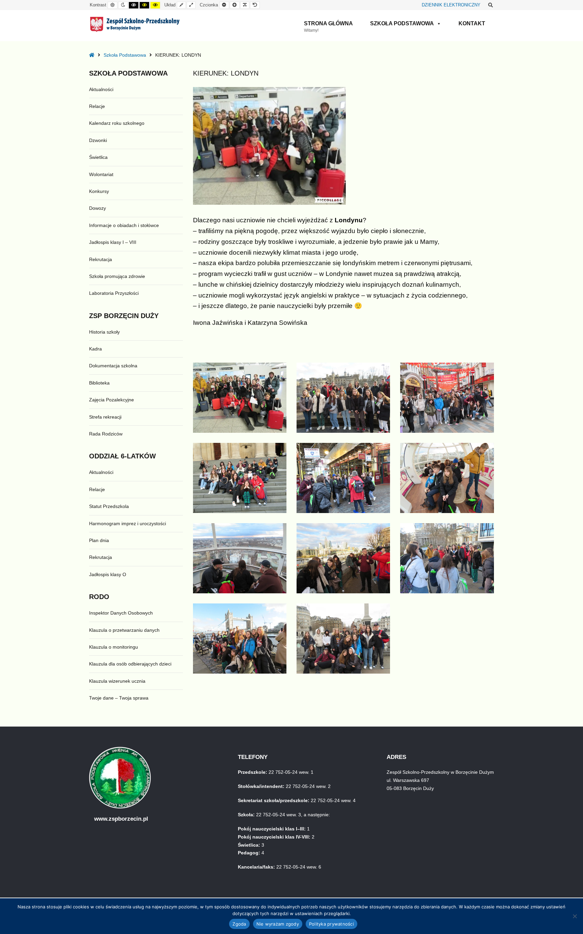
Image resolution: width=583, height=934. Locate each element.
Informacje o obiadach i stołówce (124, 225)
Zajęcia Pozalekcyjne (111, 399)
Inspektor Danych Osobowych (121, 613)
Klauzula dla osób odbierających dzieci (130, 664)
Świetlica (98, 157)
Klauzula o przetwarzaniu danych (124, 630)
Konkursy (99, 191)
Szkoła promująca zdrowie (117, 276)
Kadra (95, 348)
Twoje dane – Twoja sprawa (118, 698)
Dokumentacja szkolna (113, 365)
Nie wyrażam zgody (277, 924)
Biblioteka (99, 383)
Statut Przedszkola (109, 506)
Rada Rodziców (105, 433)
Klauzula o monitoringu (113, 647)
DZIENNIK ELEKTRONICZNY (451, 5)
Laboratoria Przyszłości (114, 293)
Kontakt (472, 23)
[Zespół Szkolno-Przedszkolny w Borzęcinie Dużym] (135, 24)
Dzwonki (98, 140)
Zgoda (239, 924)
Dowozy (97, 208)
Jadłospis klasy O (107, 574)
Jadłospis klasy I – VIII (112, 242)
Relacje (97, 106)
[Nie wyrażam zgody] (574, 916)
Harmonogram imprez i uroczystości (127, 523)
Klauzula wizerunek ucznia (117, 681)
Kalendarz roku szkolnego (116, 123)
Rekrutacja (100, 259)
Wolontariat (101, 174)
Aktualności (101, 89)
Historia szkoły (104, 332)
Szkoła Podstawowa (402, 23)
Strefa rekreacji (105, 417)
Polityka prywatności (331, 924)
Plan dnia (99, 540)
